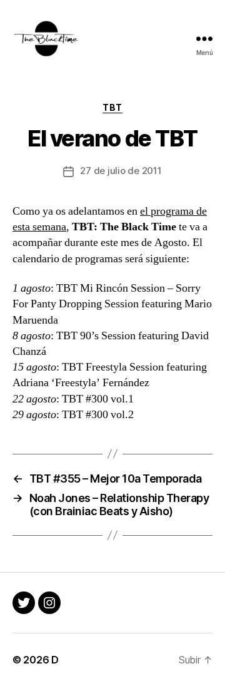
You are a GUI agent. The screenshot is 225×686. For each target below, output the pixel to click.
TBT (112, 107)
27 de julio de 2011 (120, 171)
